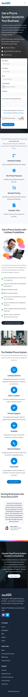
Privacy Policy (19, 113)
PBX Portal (4, 657)
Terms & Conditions (7, 677)
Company (4, 91)
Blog (2, 650)
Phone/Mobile (6, 83)
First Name (5, 60)
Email (3, 76)
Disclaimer (4, 684)
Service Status (5, 660)
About (3, 640)
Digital (3, 637)
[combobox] (3, 86)
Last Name (5, 68)
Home (3, 627)
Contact (4, 670)
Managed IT (4, 630)
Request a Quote (8, 124)
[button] (14, 338)
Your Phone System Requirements (11, 98)
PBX (2, 634)
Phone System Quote (7, 653)
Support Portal (5, 673)
